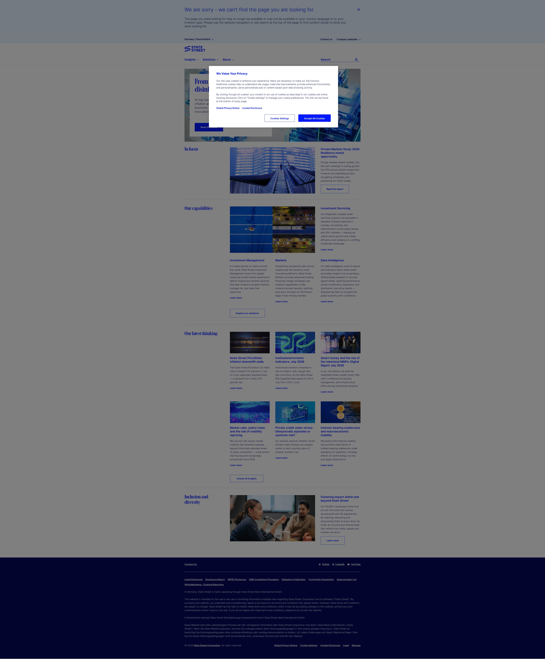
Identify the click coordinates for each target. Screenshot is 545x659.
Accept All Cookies (314, 118)
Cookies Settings (279, 118)
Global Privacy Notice (227, 108)
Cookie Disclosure (252, 108)
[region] (273, 96)
